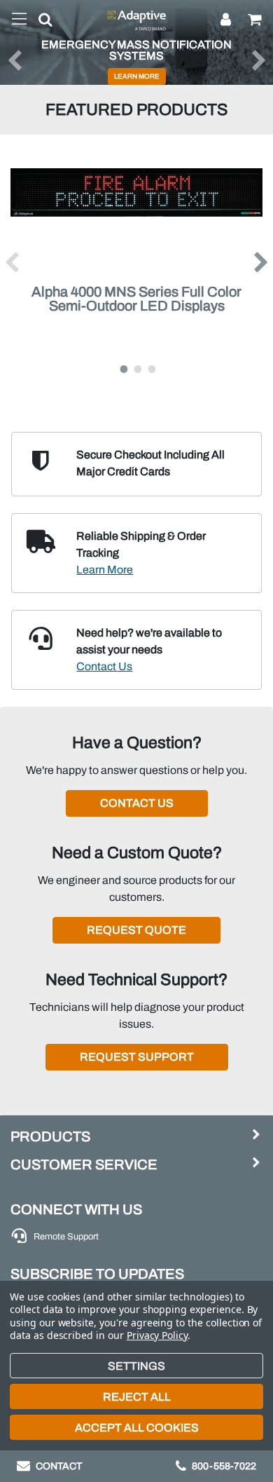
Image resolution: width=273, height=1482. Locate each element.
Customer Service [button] (84, 1164)
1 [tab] (122, 365)
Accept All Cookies (137, 1428)
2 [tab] (136, 365)
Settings (136, 1366)
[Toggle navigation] (19, 20)
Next (262, 262)
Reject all (137, 1397)
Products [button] (50, 1136)
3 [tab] (150, 365)
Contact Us (104, 666)
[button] (39, 22)
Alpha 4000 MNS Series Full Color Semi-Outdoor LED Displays (136, 298)
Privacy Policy (157, 1335)
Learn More (104, 570)
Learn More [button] (137, 76)
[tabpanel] (136, 262)
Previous (11, 262)
